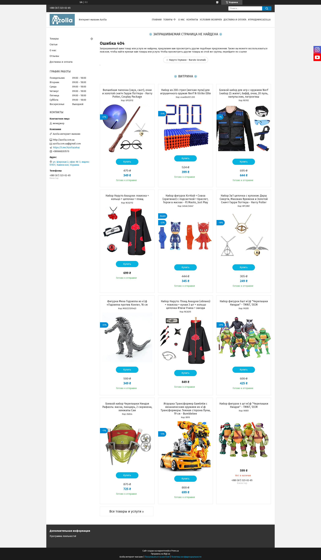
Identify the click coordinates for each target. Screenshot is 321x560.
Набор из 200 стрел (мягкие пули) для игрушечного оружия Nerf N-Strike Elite (185, 91)
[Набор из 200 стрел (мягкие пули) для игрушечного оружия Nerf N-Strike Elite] (185, 126)
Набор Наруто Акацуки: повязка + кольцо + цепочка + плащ (127, 197)
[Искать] (266, 8)
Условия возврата (211, 19)
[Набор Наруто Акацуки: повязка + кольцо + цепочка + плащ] (127, 232)
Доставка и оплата (235, 19)
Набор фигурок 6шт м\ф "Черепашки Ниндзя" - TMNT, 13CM (244, 303)
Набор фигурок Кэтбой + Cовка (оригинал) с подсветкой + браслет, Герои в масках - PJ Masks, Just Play (185, 199)
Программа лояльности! (63, 536)
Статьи (54, 44)
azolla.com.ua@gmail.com (67, 143)
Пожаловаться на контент (157, 557)
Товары (168, 19)
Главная (157, 19)
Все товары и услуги (125, 511)
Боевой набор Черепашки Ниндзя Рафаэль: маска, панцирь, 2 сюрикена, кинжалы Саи (127, 407)
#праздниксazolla (259, 19)
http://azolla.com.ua (63, 139)
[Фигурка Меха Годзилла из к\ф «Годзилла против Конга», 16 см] (127, 337)
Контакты (192, 19)
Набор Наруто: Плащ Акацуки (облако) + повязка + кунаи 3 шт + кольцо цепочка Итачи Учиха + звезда (185, 305)
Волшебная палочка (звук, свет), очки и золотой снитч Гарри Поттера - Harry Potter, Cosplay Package (127, 93)
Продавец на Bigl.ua (160, 554)
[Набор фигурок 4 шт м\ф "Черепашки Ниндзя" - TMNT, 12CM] (244, 440)
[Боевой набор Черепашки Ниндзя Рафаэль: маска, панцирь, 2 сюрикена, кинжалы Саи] (127, 443)
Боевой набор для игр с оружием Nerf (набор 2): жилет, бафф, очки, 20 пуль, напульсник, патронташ (243, 93)
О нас (181, 19)
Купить (127, 161)
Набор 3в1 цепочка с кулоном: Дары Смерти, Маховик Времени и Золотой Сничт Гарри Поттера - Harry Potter (244, 199)
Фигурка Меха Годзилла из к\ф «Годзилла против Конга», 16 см (127, 303)
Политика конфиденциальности (186, 557)
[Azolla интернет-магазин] (62, 19)
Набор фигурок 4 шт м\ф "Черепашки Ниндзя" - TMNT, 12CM (243, 405)
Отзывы (54, 56)
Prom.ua (175, 551)
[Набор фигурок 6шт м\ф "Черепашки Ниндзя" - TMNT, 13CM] (244, 337)
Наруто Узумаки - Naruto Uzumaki (187, 60)
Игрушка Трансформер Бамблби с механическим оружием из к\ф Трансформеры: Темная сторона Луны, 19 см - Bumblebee (185, 408)
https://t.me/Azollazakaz (66, 147)
